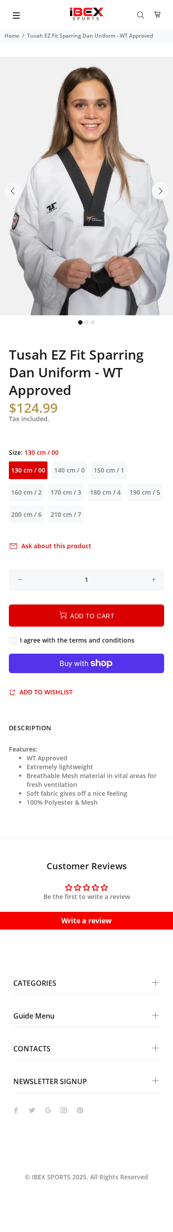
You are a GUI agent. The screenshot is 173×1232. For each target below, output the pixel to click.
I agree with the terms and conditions (77, 640)
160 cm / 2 (26, 492)
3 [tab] (92, 322)
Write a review (86, 921)
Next (160, 190)
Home (12, 35)
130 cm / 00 (28, 470)
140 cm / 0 (69, 470)
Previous (12, 190)
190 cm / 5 (145, 492)
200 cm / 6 (26, 514)
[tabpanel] (86, 186)
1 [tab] (80, 322)
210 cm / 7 (66, 514)
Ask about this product (56, 546)
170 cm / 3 (66, 492)
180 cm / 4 (105, 492)
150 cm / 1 (109, 470)
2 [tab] (86, 322)
